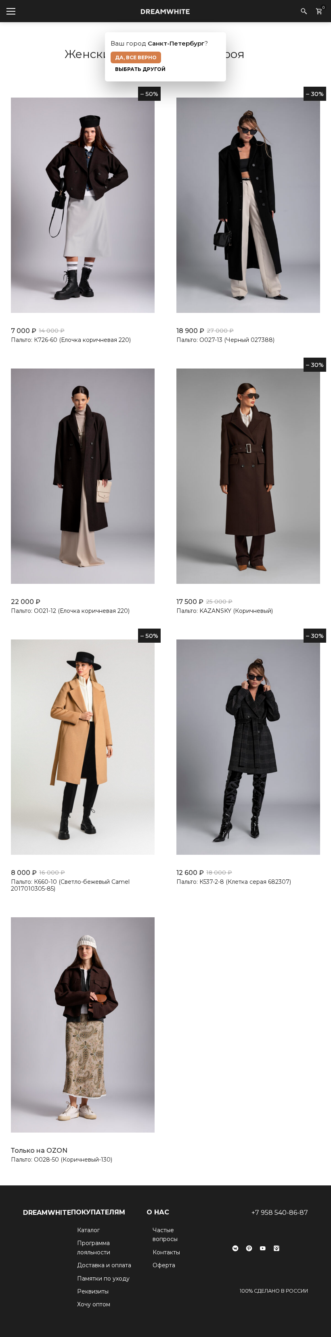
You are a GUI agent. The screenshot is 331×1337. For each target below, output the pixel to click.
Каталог (88, 1230)
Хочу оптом (93, 1304)
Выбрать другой (140, 69)
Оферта (164, 1265)
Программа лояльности (93, 1247)
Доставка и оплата (104, 1265)
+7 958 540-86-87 (279, 1212)
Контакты (166, 1252)
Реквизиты (93, 1291)
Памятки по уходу (103, 1278)
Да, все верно (136, 57)
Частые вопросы (165, 1235)
